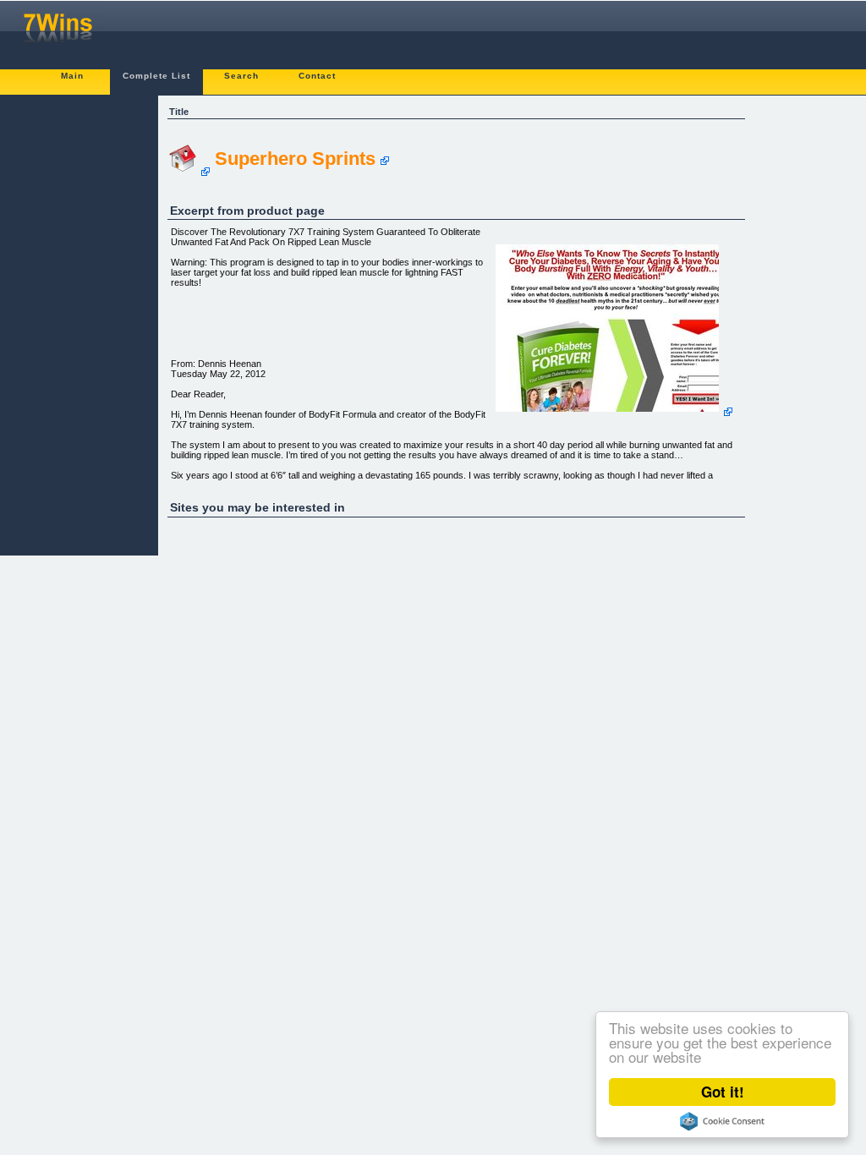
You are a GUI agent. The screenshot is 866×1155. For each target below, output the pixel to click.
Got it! (722, 1091)
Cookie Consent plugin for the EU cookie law (722, 1121)
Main (72, 75)
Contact (317, 75)
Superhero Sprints (295, 158)
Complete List (156, 75)
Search (241, 75)
